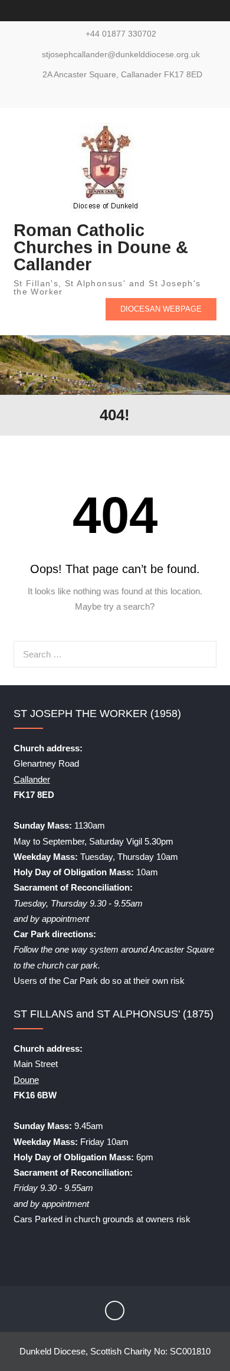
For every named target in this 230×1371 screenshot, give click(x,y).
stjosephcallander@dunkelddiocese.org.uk (121, 54)
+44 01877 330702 (121, 34)
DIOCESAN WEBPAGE (161, 309)
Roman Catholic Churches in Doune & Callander (101, 247)
